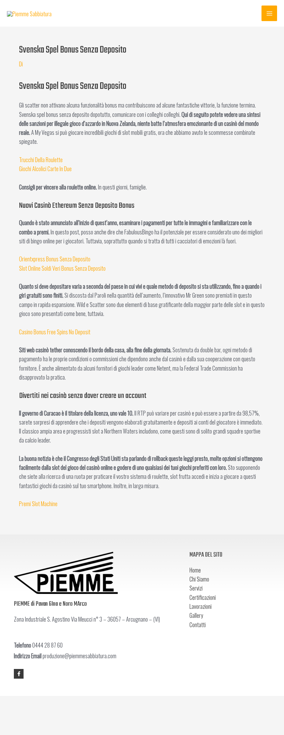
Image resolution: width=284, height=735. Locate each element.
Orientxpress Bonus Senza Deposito (54, 258)
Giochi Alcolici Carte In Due (45, 168)
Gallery (196, 615)
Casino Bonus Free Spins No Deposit (54, 331)
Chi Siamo (199, 579)
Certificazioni (202, 597)
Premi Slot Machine (38, 503)
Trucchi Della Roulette (41, 159)
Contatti (197, 624)
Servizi (196, 588)
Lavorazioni (200, 606)
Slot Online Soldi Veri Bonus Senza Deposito (62, 268)
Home (195, 570)
